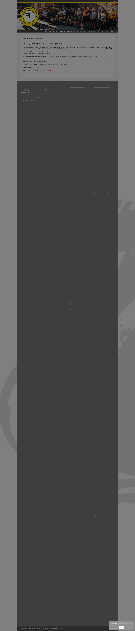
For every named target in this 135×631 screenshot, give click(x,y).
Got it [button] (121, 627)
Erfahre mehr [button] (129, 623)
